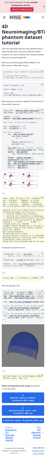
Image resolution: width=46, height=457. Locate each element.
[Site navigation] (4, 17)
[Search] (42, 17)
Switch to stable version (22, 9)
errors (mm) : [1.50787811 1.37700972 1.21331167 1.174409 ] (23, 278)
